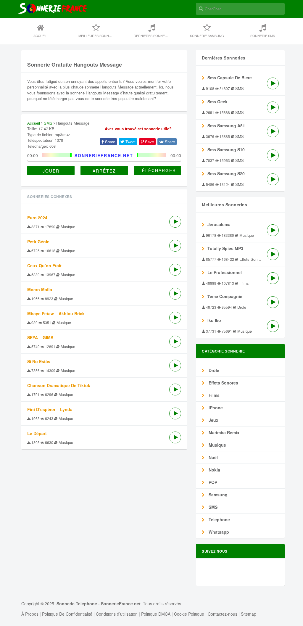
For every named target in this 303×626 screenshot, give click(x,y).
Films (213, 395)
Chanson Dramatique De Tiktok (58, 385)
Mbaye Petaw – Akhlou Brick (56, 313)
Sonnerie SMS (262, 35)
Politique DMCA (155, 614)
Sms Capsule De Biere (229, 78)
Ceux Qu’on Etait (44, 265)
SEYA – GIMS (40, 337)
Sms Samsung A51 (226, 125)
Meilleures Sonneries (98, 35)
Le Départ (37, 433)
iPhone (215, 408)
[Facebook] (221, 569)
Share (109, 141)
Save (149, 141)
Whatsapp (218, 532)
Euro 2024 (37, 218)
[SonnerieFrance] (52, 27)
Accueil (40, 35)
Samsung (217, 495)
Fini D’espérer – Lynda (49, 409)
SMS (48, 123)
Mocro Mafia (39, 289)
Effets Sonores (222, 383)
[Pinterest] (261, 569)
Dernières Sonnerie (152, 35)
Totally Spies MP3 (225, 248)
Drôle (213, 370)
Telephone (218, 519)
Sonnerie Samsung (207, 35)
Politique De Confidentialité (67, 614)
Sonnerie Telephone (77, 603)
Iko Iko (214, 320)
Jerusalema (219, 224)
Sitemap (248, 614)
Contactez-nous (222, 614)
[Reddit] (251, 569)
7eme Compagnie (224, 296)
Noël (212, 457)
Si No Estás (38, 361)
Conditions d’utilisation (117, 614)
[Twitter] (231, 569)
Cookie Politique (189, 614)
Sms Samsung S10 (226, 149)
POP (212, 482)
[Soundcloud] (241, 569)
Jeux (212, 420)
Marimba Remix (223, 432)
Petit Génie (38, 241)
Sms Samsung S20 (226, 173)
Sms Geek (217, 101)
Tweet (130, 141)
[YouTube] (271, 569)
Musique (216, 445)
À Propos (29, 614)
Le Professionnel (224, 272)
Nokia (213, 470)
